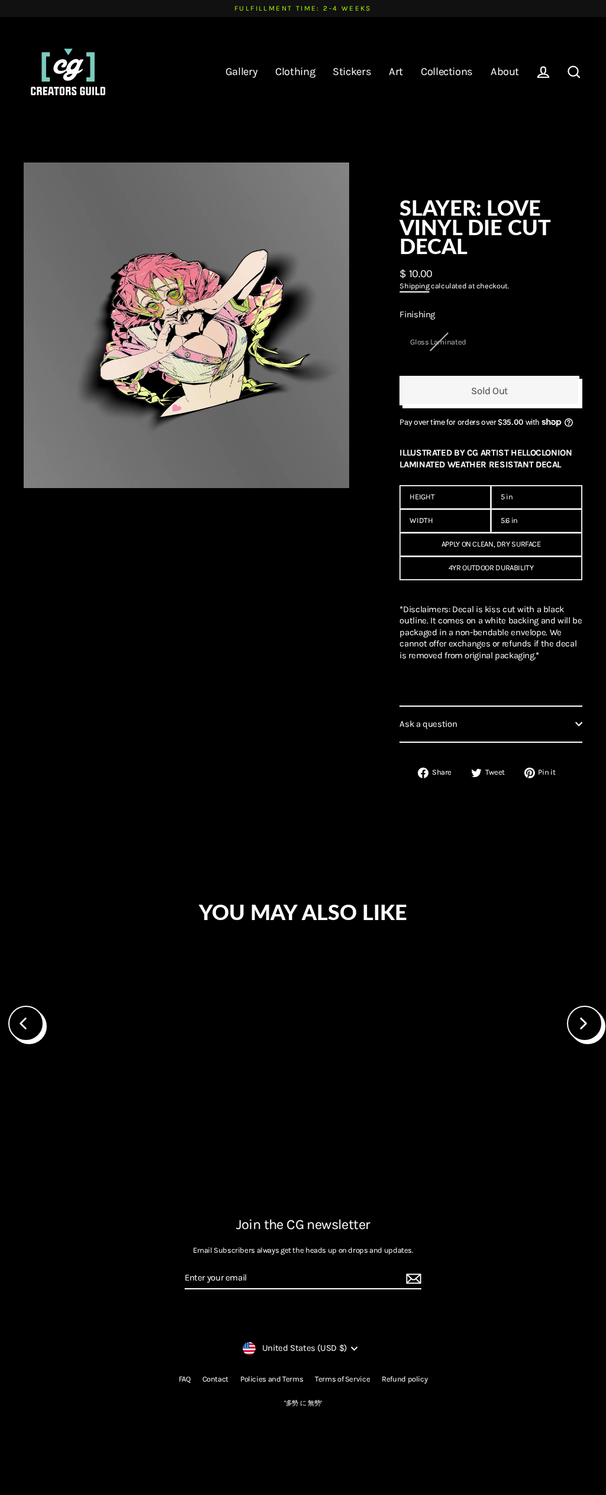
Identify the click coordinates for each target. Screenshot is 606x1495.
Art (396, 71)
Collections (447, 71)
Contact (215, 1378)
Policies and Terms (271, 1378)
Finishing (417, 314)
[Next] (584, 1023)
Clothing (295, 71)
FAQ (185, 1378)
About (505, 71)
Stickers (352, 71)
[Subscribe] (411, 1279)
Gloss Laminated (438, 341)
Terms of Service (342, 1378)
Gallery (241, 71)
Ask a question (428, 724)
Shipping (414, 285)
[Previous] (26, 1023)
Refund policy (404, 1378)
